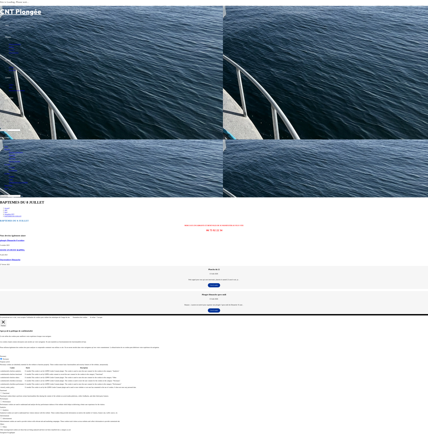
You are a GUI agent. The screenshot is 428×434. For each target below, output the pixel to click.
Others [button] (2, 424)
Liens (6, 188)
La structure (13, 170)
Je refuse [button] (93, 317)
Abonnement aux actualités (18, 182)
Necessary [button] (3, 356)
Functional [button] (3, 390)
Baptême (12, 155)
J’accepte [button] (99, 317)
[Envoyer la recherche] (22, 196)
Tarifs (11, 179)
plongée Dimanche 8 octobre (12, 240)
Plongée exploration (16, 152)
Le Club (7, 164)
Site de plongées (14, 161)
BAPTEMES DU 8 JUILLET (12, 216)
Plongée (7, 149)
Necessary (6, 359)
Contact (7, 173)
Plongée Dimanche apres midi (214, 295)
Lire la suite (214, 285)
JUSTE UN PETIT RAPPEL (12, 250)
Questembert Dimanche (10, 260)
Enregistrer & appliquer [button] (7, 432)
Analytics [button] (3, 407)
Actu (6, 146)
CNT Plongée (20, 11)
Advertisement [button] (4, 416)
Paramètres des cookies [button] (80, 317)
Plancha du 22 (214, 269)
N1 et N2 (12, 158)
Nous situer (8, 185)
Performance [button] (4, 399)
